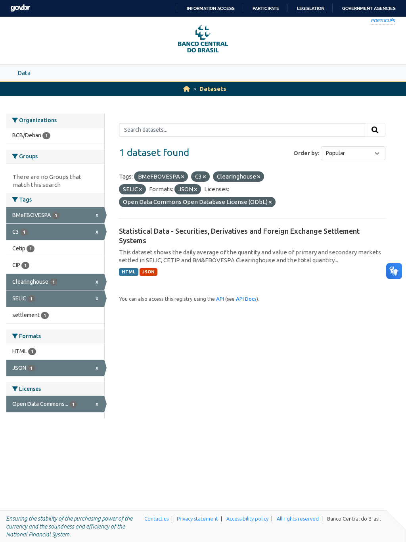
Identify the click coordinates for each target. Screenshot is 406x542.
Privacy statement (197, 518)
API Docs (246, 299)
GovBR (20, 8)
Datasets (212, 88)
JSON (148, 271)
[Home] (186, 88)
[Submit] (375, 130)
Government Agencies (369, 8)
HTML (128, 271)
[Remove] (182, 177)
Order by (305, 153)
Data (24, 72)
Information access (211, 8)
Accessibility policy (247, 518)
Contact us (156, 518)
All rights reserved (298, 518)
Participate (266, 8)
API (220, 299)
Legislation (310, 8)
